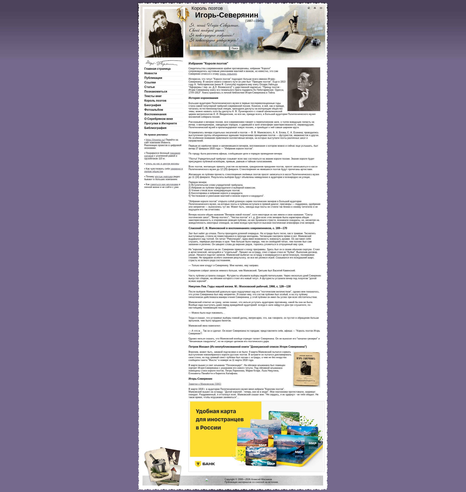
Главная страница (157, 68)
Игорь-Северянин (226, 15)
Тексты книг (153, 96)
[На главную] (308, 8)
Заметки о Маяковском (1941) (205, 384)
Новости (150, 73)
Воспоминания (155, 114)
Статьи (149, 86)
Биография (152, 105)
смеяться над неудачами (164, 184)
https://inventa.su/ (155, 139)
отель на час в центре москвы (162, 163)
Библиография (155, 127)
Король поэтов (155, 100)
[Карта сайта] (314, 8)
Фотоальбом (153, 109)
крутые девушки (164, 176)
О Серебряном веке (158, 118)
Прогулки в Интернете (160, 123)
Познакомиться (155, 91)
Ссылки (150, 82)
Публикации (153, 77)
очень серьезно (228, 73)
